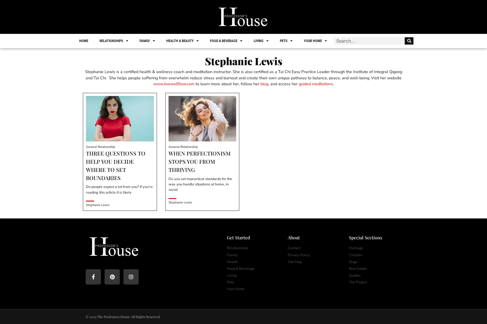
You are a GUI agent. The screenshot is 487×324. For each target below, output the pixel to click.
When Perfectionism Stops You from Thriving (200, 161)
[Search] (409, 41)
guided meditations (316, 84)
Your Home (313, 41)
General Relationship (100, 147)
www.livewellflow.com (173, 84)
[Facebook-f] (93, 276)
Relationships (111, 41)
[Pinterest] (112, 276)
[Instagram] (131, 276)
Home (83, 41)
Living (259, 41)
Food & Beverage (223, 41)
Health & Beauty (180, 41)
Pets (283, 41)
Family (145, 41)
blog (264, 84)
